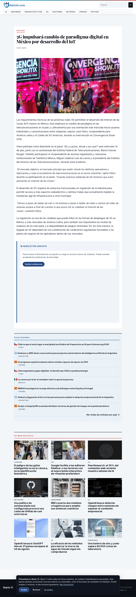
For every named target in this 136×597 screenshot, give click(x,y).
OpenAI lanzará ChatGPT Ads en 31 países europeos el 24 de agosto (31, 546)
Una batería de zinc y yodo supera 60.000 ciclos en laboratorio (103, 546)
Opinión (83, 12)
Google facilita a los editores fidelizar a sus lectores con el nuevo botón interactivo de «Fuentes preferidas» (68, 469)
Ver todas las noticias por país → (103, 415)
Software (57, 12)
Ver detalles (48, 590)
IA (6, 12)
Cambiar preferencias (33, 264)
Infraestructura (33, 12)
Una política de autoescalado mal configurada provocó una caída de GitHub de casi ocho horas (29, 509)
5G (47, 12)
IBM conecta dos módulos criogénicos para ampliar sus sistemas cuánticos (66, 506)
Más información (67, 584)
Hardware (16, 12)
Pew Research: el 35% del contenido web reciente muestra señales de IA (103, 468)
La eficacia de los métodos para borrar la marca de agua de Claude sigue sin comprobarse (66, 547)
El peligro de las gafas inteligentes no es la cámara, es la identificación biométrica (31, 469)
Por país (95, 12)
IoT (52, 462)
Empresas (93, 540)
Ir (130, 5)
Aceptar (24, 590)
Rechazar (36, 590)
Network (70, 12)
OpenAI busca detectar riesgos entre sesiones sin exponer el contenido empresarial (103, 507)
